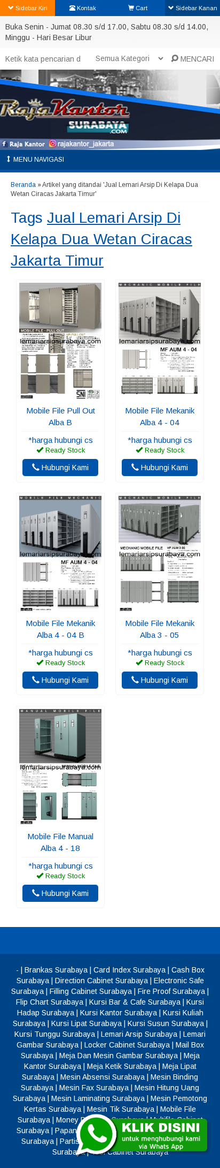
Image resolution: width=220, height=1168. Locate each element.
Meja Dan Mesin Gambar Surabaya (118, 1055)
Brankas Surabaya (56, 970)
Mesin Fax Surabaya (94, 1087)
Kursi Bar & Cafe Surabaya (134, 1002)
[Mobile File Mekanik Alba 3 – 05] (160, 606)
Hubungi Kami (64, 467)
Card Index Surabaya (129, 970)
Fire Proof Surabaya (171, 991)
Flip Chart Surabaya (49, 1002)
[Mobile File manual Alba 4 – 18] (60, 820)
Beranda (23, 185)
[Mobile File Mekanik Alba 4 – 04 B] (60, 606)
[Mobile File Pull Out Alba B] (60, 394)
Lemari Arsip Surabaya (139, 1034)
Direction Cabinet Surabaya (101, 980)
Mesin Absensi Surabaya (102, 1077)
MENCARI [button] (196, 59)
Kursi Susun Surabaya (166, 1023)
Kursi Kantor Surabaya (118, 1012)
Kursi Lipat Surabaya (86, 1023)
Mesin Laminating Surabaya (98, 1098)
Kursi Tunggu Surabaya (54, 1034)
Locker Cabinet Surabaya (127, 1045)
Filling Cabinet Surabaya (91, 991)
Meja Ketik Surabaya (121, 1066)
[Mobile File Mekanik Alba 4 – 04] (160, 394)
